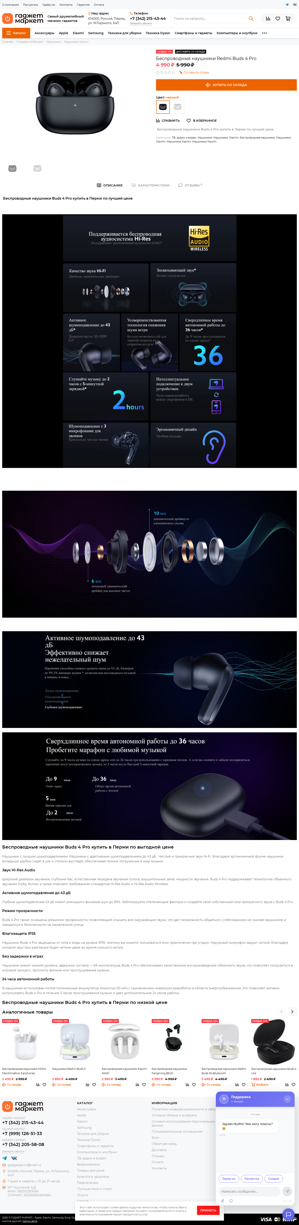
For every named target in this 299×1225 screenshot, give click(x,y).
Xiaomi (78, 33)
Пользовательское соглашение (177, 1132)
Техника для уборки (124, 33)
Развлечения (87, 1183)
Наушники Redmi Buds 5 (69, 1068)
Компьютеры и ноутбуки (237, 33)
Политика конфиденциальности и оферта (186, 1109)
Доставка (159, 1150)
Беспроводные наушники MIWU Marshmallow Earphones (24, 1071)
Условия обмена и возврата (174, 1115)
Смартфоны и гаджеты (193, 33)
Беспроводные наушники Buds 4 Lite (273, 1071)
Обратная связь (164, 1144)
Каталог (19, 33)
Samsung (96, 33)
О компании (10, 4)
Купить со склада (230, 85)
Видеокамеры (88, 1164)
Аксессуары (45, 33)
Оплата (99, 4)
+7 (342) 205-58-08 (23, 1144)
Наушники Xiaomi (179, 141)
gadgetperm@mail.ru (24, 1165)
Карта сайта (30, 1221)
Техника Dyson (158, 33)
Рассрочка (30, 4)
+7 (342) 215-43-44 (148, 18)
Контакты (66, 4)
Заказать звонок (141, 23)
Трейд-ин (48, 4)
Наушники (205, 137)
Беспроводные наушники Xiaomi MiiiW (124, 1071)
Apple (63, 33)
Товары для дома (90, 1170)
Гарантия (83, 4)
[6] (163, 107)
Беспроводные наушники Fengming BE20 (169, 1071)
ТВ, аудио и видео (184, 137)
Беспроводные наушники (257, 137)
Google (82, 1201)
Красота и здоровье (93, 1177)
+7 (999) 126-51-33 (22, 1133)
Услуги (82, 1195)
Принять (208, 1210)
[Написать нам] (288, 1214)
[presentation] (281, 1011)
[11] (177, 107)
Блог (155, 1138)
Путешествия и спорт (94, 1189)
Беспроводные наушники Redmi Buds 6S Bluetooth (224, 1071)
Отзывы (158, 1156)
